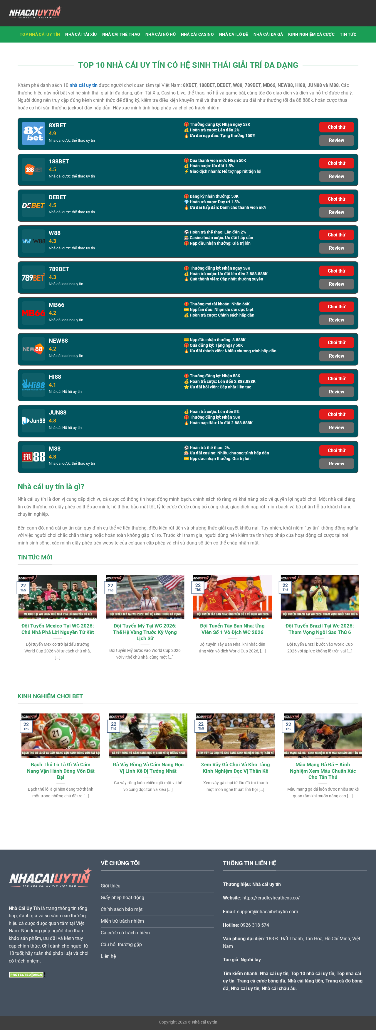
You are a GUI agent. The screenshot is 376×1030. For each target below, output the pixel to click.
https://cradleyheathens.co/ (271, 898)
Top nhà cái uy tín (40, 34)
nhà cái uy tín (84, 85)
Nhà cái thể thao (121, 34)
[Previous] (27, 611)
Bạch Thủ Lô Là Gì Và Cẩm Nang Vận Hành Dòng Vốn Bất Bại (57, 771)
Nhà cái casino (197, 34)
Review (336, 140)
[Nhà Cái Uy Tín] (38, 13)
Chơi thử (336, 127)
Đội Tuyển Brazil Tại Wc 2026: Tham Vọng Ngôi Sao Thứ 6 (319, 629)
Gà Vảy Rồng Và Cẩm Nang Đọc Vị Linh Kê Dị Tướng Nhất (144, 768)
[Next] (348, 611)
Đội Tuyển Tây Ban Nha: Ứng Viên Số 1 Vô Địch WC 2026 (231, 629)
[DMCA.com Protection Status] (27, 974)
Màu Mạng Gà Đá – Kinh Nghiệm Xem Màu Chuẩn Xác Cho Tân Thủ (319, 771)
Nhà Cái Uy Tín (24, 908)
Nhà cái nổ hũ (160, 34)
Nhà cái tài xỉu (81, 34)
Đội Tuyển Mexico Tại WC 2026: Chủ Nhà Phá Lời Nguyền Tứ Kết (57, 629)
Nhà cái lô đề (233, 34)
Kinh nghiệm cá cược (311, 34)
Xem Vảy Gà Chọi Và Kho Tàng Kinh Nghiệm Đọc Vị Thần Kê (231, 768)
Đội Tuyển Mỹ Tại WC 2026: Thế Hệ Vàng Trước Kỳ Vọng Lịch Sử (144, 632)
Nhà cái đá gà (268, 34)
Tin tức (348, 34)
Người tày (251, 960)
